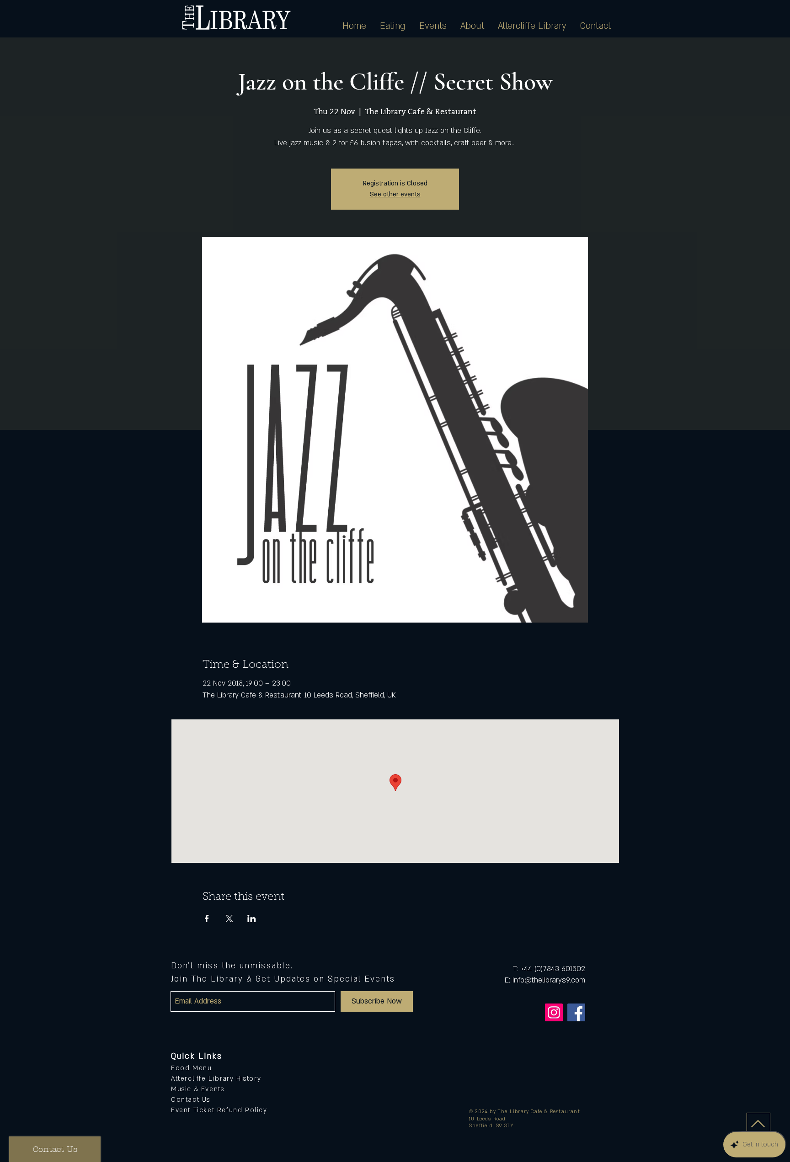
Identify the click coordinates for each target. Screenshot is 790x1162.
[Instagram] (554, 1012)
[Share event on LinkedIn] (251, 918)
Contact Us (190, 1099)
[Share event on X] (229, 918)
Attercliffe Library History (216, 1078)
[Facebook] (576, 1012)
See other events (395, 194)
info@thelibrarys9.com (548, 980)
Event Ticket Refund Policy (219, 1110)
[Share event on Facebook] (207, 918)
